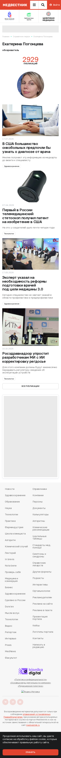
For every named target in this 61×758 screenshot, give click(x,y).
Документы (39, 508)
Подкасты (38, 578)
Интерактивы (40, 584)
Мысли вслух (12, 613)
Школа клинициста (15, 533)
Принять (30, 752)
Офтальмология (41, 591)
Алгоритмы (39, 521)
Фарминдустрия (14, 527)
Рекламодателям (42, 597)
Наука (8, 508)
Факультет (11, 658)
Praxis (8, 645)
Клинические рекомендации (41, 528)
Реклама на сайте (43, 603)
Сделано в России (15, 600)
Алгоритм (10, 540)
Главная (5, 36)
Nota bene (11, 565)
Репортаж (10, 632)
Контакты (38, 638)
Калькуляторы (41, 514)
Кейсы (36, 625)
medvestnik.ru (33, 725)
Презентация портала (40, 617)
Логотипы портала (43, 632)
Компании (38, 495)
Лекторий (10, 553)
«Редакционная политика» (30, 686)
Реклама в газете (42, 610)
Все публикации (30, 386)
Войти (56, 4)
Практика (10, 521)
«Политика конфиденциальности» (30, 679)
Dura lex (9, 606)
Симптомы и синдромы (39, 555)
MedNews (10, 651)
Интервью (10, 638)
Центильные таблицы (40, 537)
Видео (8, 626)
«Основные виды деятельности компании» (30, 683)
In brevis (9, 559)
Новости (9, 489)
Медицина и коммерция (11, 579)
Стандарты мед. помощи (42, 546)
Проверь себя (13, 572)
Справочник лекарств (39, 564)
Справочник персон (21, 36)
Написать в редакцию (39, 645)
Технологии (9, 233)
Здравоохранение (11, 166)
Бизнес (9, 587)
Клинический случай (16, 546)
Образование (12, 501)
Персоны (38, 501)
